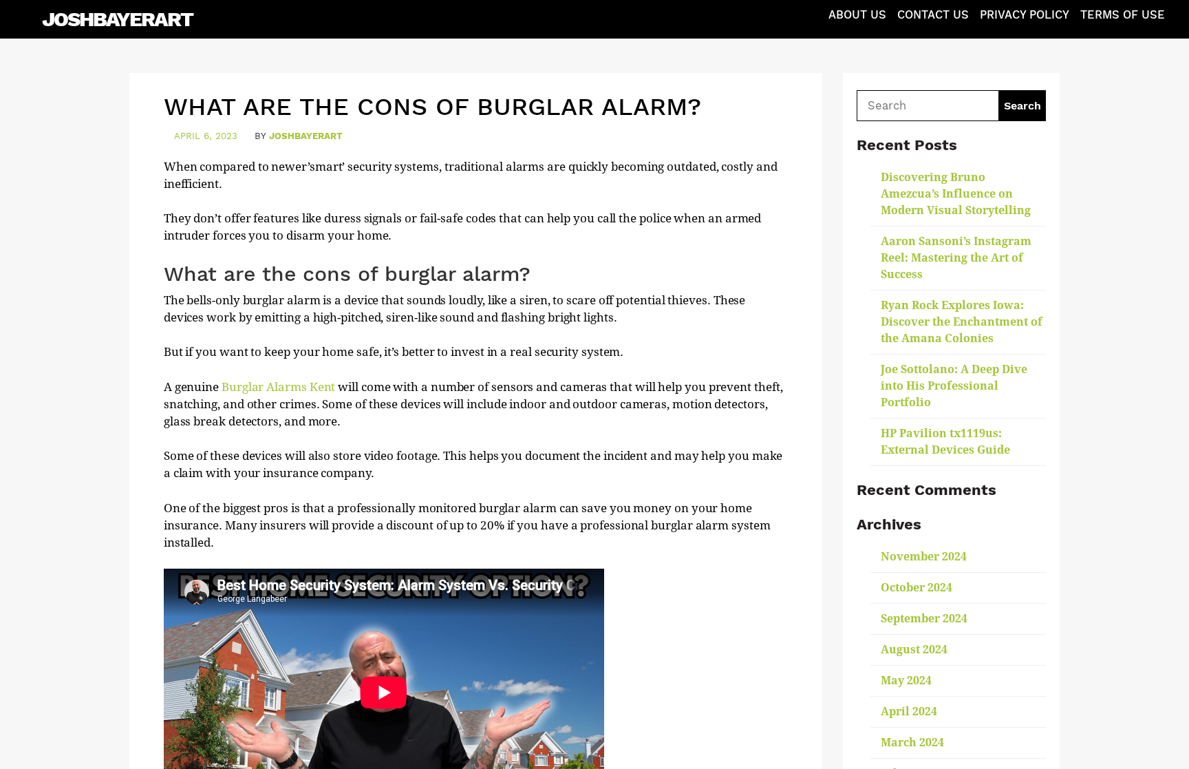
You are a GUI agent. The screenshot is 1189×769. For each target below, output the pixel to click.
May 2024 (906, 680)
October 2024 (916, 587)
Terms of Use (1122, 14)
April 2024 (909, 711)
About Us (857, 14)
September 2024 (924, 618)
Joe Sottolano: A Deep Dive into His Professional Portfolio (954, 386)
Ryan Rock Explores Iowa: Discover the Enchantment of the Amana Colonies (961, 322)
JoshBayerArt (117, 19)
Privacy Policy (1024, 14)
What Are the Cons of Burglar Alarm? (432, 106)
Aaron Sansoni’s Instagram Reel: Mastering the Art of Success (956, 258)
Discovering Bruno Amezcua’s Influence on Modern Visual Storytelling (956, 194)
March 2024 (912, 742)
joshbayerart (306, 136)
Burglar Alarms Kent (278, 387)
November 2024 (924, 556)
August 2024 (914, 649)
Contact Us (933, 14)
